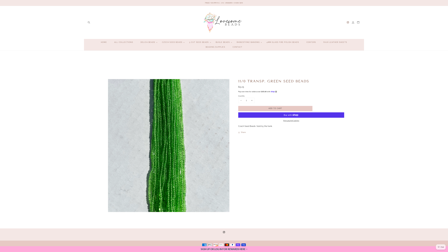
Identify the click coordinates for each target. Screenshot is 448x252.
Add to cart (275, 108)
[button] (224, 249)
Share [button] (243, 132)
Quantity (241, 96)
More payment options (291, 120)
